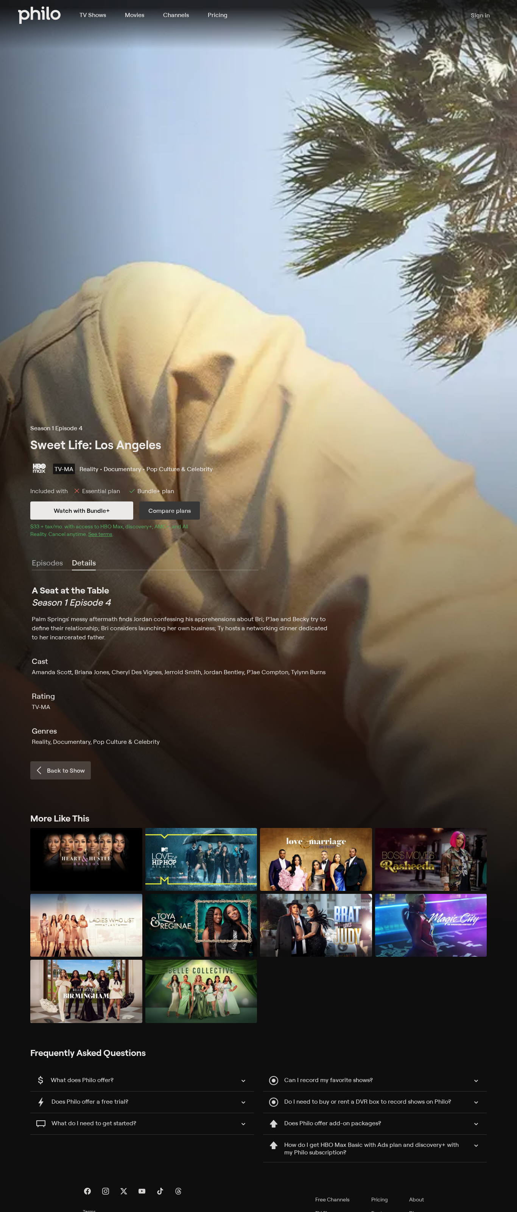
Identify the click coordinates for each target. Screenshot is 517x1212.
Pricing (217, 15)
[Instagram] (105, 1191)
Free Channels (332, 1199)
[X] (123, 1191)
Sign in (480, 15)
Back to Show (66, 770)
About (416, 1199)
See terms (100, 534)
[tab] (84, 563)
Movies (134, 15)
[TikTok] (160, 1191)
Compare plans (169, 510)
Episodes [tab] (47, 562)
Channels (176, 15)
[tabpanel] (258, 665)
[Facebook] (87, 1191)
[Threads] (178, 1191)
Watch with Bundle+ (82, 510)
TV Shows (92, 15)
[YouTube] (141, 1191)
